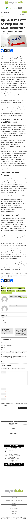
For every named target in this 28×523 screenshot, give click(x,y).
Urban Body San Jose (7, 293)
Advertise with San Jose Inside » (14, 440)
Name (4, 389)
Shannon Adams (6, 31)
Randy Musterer (18, 31)
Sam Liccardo (13, 431)
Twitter (25, 518)
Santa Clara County (13, 423)
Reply (3, 361)
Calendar (14, 514)
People (14, 511)
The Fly (14, 503)
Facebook (22, 518)
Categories (5, 12)
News (14, 495)
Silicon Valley (13, 433)
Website (3, 399)
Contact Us (14, 518)
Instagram (14, 519)
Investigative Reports (14, 500)
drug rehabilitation (21, 288)
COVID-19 (13, 436)
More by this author (23, 297)
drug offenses (11, 288)
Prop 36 (4, 290)
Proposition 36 (11, 290)
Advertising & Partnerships (8, 518)
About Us (20, 517)
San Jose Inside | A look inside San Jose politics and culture (14, 491)
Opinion (3, 16)
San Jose (13, 428)
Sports (14, 506)
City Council (13, 425)
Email (4, 394)
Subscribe (18, 518)
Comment (3, 372)
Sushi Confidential (21, 290)
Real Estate (14, 508)
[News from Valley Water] (14, 7)
